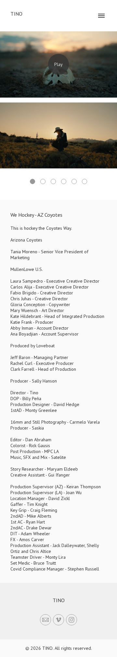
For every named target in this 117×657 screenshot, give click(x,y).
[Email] (45, 619)
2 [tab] (43, 181)
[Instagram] (71, 619)
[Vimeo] (58, 619)
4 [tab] (63, 181)
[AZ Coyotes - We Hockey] (58, 64)
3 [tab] (53, 181)
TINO (59, 600)
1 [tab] (32, 181)
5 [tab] (74, 181)
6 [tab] (84, 181)
